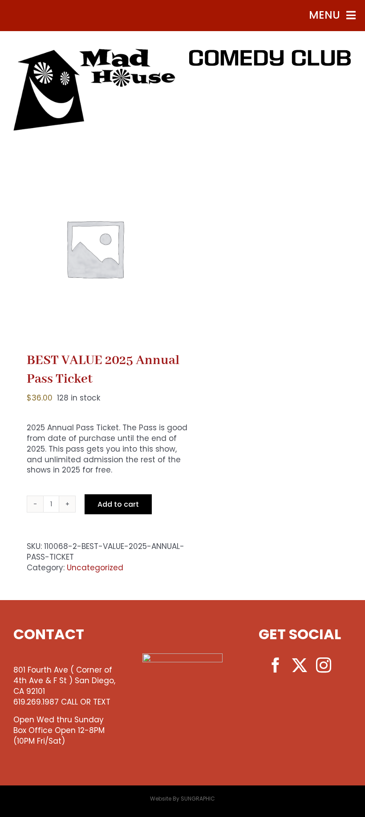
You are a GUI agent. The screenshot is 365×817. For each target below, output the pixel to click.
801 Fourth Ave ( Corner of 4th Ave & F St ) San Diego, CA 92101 (64, 681)
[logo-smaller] (94, 52)
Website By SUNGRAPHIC (182, 798)
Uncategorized (95, 567)
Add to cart (118, 504)
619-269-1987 (270, 88)
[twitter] (299, 665)
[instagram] (323, 665)
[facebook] (275, 665)
